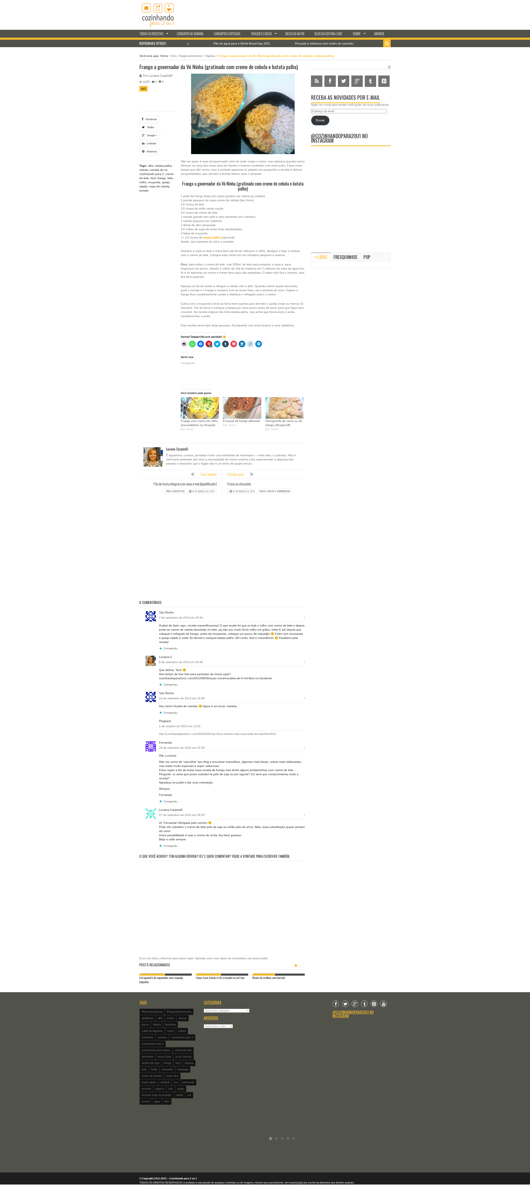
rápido (143, 186)
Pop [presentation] (367, 257)
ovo (176, 1082)
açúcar (182, 1018)
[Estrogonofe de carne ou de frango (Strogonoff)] (284, 408)
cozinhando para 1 (182, 1037)
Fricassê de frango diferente (241, 421)
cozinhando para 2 (151, 174)
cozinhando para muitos (156, 1050)
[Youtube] (383, 1003)
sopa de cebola (159, 186)
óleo (166, 1101)
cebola (143, 169)
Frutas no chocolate (239, 484)
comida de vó (158, 169)
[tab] (320, 257)
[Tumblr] (364, 1003)
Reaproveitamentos (190, 55)
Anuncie (379, 33)
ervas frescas (183, 1056)
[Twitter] (345, 1003)
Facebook (150, 119)
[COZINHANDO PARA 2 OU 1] (158, 15)
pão (171, 1088)
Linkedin (151, 143)
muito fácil (172, 1075)
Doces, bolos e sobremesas (274, 491)
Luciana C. (166, 657)
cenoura (162, 1037)
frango (161, 178)
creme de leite (183, 1050)
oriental (165, 1082)
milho (142, 182)
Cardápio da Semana (190, 33)
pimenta (146, 1088)
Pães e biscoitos (175, 491)
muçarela (154, 182)
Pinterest (151, 151)
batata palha (163, 165)
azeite (170, 1018)
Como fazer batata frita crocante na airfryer (220, 977)
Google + (151, 135)
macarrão (167, 1069)
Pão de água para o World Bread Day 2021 (201, 43)
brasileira (170, 1024)
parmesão (188, 1082)
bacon (145, 1024)
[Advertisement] (222, 547)
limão (154, 1069)
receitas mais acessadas (157, 1095)
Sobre (357, 33)
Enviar (320, 120)
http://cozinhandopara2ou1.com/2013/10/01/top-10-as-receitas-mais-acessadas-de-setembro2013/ (217, 733)
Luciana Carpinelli (160, 75)
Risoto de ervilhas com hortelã (268, 977)
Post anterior (208, 474)
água (157, 1101)
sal (189, 1095)
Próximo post (235, 474)
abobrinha (147, 1018)
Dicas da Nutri (294, 33)
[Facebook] (335, 1003)
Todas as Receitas (151, 33)
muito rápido (149, 1082)
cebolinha (147, 1037)
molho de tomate (152, 1075)
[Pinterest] (374, 1003)
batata (157, 1024)
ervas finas (164, 1056)
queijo (166, 182)
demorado (147, 1056)
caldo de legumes (152, 1030)
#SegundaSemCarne (179, 1011)
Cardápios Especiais (227, 33)
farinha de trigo (150, 1063)
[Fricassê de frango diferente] (242, 408)
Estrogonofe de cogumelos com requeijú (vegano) (370, 43)
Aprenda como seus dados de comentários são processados (231, 958)
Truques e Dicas (261, 33)
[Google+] (355, 1003)
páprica (159, 1088)
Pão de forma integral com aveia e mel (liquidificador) (185, 484)
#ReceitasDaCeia (152, 1011)
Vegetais (210, 55)
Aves (174, 55)
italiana (189, 1063)
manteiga (182, 1069)
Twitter (150, 127)
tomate (143, 190)
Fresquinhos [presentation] (345, 257)
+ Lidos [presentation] (320, 257)
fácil (153, 178)
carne (170, 1030)
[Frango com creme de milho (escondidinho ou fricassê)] (200, 408)
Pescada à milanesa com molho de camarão (283, 43)
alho (151, 165)
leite (170, 178)
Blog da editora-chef (328, 33)
